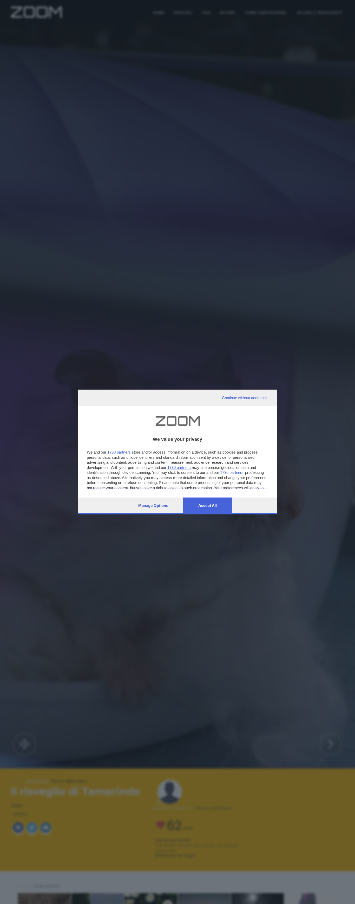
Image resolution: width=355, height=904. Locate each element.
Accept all (207, 505)
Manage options (153, 505)
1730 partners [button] (119, 452)
